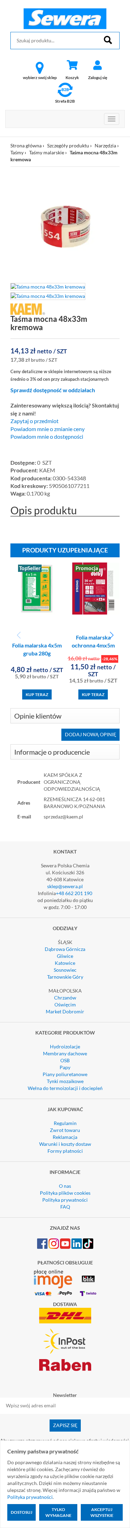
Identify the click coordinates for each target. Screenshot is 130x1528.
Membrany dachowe (65, 1053)
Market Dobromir (65, 1011)
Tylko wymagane (58, 1512)
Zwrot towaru (65, 1130)
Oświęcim (65, 1004)
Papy (65, 1067)
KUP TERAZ (37, 694)
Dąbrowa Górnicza (65, 949)
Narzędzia (105, 145)
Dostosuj (21, 1512)
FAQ (65, 1207)
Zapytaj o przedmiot (34, 421)
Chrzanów (65, 998)
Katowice (65, 963)
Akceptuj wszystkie (101, 1512)
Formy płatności (65, 1151)
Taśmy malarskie (46, 152)
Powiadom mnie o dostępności (46, 436)
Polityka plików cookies (65, 1193)
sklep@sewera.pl (65, 886)
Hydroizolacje (65, 1046)
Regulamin (65, 1123)
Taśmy (17, 152)
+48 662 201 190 (74, 893)
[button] (111, 635)
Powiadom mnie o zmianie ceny (47, 429)
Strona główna (26, 145)
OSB (65, 1060)
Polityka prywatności (65, 1200)
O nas (65, 1186)
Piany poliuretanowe (65, 1074)
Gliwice (65, 956)
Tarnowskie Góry (65, 977)
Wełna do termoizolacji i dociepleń (65, 1088)
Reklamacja (65, 1137)
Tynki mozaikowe (65, 1081)
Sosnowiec (65, 970)
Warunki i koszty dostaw (65, 1144)
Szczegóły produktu (68, 145)
